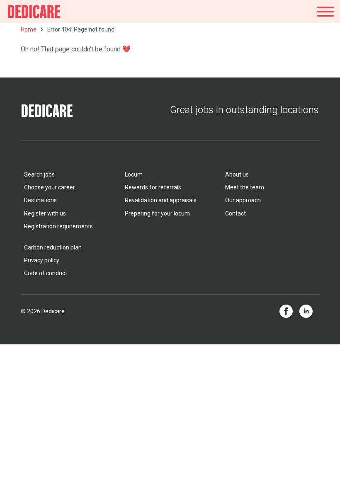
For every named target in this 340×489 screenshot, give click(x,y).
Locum (134, 174)
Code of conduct (45, 273)
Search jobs (39, 174)
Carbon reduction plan (53, 247)
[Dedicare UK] (34, 11)
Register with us (45, 213)
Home (28, 29)
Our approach (243, 200)
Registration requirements (58, 226)
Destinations (40, 200)
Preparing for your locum (157, 213)
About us (237, 174)
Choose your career (49, 187)
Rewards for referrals (153, 187)
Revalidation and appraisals (161, 200)
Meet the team (244, 187)
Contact (235, 213)
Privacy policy (41, 260)
